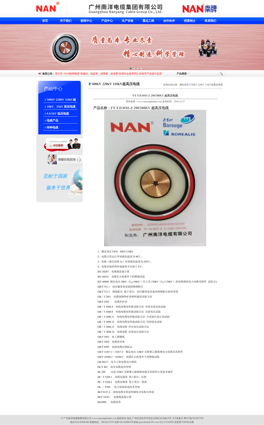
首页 (45, 20)
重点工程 (148, 20)
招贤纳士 (190, 20)
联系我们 (210, 20)
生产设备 (128, 20)
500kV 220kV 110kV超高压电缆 (61, 100)
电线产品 (52, 120)
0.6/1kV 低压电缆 (58, 113)
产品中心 (107, 20)
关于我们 (66, 20)
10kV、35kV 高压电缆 (61, 106)
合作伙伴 (169, 20)
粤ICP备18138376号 (194, 418)
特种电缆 (52, 127)
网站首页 (184, 84)
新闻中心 (86, 20)
